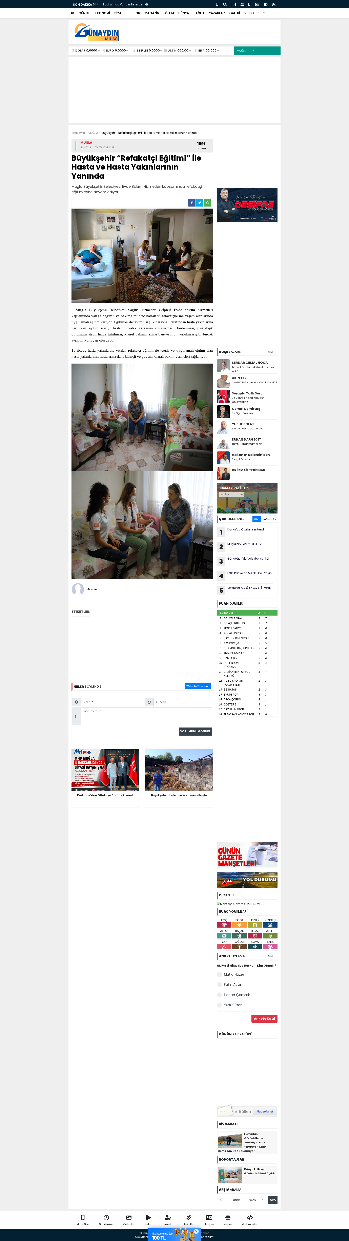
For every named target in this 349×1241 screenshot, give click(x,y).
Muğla (81, 310)
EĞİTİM (169, 13)
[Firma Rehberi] (242, 4)
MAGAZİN (152, 13)
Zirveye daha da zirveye (248, 428)
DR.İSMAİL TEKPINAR (248, 470)
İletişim (209, 1224)
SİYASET (120, 13)
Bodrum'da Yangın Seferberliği (125, 4)
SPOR (135, 13)
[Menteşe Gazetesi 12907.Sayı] (239, 904)
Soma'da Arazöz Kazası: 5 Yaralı (245, 590)
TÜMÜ (270, 352)
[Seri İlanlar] (249, 4)
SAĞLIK (198, 13)
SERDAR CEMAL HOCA (250, 362)
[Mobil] (217, 4)
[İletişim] (234, 4)
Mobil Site (83, 1224)
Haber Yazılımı (205, 1237)
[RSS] (274, 4)
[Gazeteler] (257, 4)
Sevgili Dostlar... (242, 459)
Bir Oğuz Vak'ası (242, 413)
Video (148, 1224)
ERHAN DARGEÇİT (246, 439)
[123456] (247, 1071)
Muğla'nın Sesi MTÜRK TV (240, 546)
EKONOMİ (102, 13)
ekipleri (165, 310)
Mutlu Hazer (234, 974)
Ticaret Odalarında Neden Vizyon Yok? (253, 369)
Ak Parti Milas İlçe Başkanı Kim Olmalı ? (246, 966)
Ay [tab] (274, 519)
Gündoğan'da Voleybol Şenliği (244, 561)
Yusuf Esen (233, 1005)
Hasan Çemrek (237, 994)
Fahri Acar (232, 984)
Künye (228, 1224)
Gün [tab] (256, 519)
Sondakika (106, 1224)
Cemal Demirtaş (246, 408)
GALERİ (234, 13)
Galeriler (129, 1224)
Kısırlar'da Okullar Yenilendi (242, 532)
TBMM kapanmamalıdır (247, 444)
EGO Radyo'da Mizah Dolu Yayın (245, 575)
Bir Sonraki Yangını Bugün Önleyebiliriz (248, 400)
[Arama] (225, 4)
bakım (189, 310)
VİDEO (249, 13)
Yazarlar (168, 1224)
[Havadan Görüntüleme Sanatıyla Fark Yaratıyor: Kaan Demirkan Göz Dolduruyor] (230, 1140)
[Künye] (265, 4)
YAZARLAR (217, 13)
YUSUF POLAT (243, 424)
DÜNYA (183, 13)
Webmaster (250, 1224)
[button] (261, 13)
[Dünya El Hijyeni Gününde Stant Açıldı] (230, 1175)
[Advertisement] (204, 32)
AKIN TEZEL (241, 378)
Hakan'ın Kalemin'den (251, 454)
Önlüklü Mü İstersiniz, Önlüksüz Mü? (254, 382)
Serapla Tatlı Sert (247, 393)
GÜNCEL (85, 13)
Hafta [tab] (266, 519)
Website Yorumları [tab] (197, 686)
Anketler (189, 1224)
